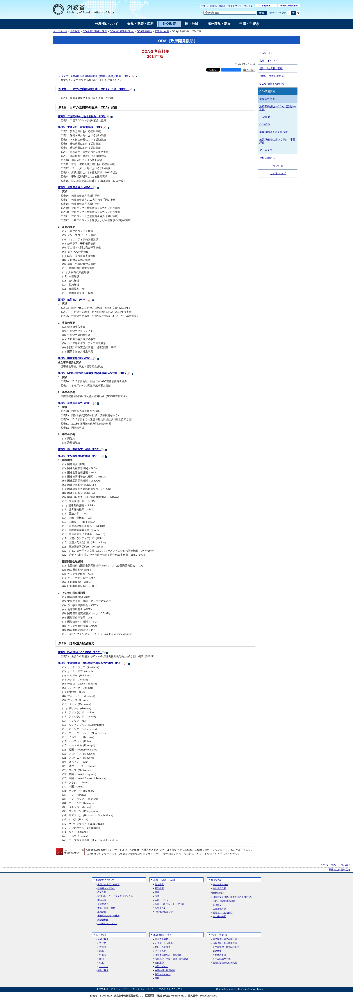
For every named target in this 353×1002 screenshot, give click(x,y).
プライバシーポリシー (144, 989)
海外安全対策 (161, 939)
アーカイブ (265, 150)
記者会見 (159, 884)
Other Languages (289, 5)
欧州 (101, 959)
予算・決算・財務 (106, 908)
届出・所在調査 (162, 947)
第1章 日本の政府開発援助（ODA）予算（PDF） (93, 89)
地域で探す (102, 939)
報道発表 (159, 888)
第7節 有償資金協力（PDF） (75, 403)
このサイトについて (107, 923)
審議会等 (101, 900)
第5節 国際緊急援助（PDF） (75, 358)
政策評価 (101, 912)
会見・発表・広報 (164, 880)
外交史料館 (102, 920)
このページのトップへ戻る (335, 865)
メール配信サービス (223, 959)
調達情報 (217, 951)
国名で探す (102, 970)
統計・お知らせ (162, 974)
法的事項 (103, 989)
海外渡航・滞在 (162, 934)
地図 (151, 995)
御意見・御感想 (218, 6)
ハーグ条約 (160, 951)
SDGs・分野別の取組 (271, 76)
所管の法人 (102, 904)
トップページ (60, 31)
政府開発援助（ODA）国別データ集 (277, 108)
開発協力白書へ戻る (339, 869)
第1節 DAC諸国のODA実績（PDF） (80, 652)
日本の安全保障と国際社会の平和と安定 (232, 897)
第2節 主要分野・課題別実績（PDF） (80, 127)
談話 (157, 892)
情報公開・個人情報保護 (225, 943)
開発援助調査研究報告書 (273, 132)
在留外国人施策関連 (165, 970)
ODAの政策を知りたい (272, 83)
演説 (157, 896)
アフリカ (103, 966)
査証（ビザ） (161, 966)
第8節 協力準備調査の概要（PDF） (79, 449)
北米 (101, 951)
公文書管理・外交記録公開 (226, 947)
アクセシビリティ (120, 989)
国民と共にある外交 (223, 913)
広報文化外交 (219, 909)
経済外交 (217, 905)
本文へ (204, 6)
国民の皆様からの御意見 (225, 963)
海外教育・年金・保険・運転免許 (171, 959)
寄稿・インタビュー (165, 900)
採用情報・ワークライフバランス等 (115, 896)
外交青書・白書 (220, 884)
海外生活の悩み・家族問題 (168, 955)
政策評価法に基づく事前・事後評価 (277, 141)
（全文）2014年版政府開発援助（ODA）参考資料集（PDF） (96, 76)
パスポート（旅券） (165, 943)
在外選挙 (159, 963)
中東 (101, 963)
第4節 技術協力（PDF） (73, 299)
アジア (102, 943)
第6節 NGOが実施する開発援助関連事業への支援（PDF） (92, 373)
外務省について (105, 880)
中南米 (102, 955)
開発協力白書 (162, 31)
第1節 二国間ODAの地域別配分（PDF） (82, 116)
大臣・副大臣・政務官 (108, 884)
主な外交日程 (219, 888)
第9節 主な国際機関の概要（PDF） (79, 455)
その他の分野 (219, 916)
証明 (157, 978)
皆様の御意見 (267, 157)
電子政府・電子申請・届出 (226, 939)
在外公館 (101, 892)
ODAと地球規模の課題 (95, 31)
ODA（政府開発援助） (122, 31)
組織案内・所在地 (106, 888)
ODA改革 (264, 124)
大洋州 (102, 947)
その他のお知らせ (164, 912)
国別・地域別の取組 (271, 68)
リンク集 (248, 6)
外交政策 (75, 31)
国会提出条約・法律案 (108, 915)
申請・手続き (219, 934)
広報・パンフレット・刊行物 (169, 904)
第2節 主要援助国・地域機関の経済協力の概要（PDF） (91, 663)
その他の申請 (219, 955)
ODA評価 (264, 116)
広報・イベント (268, 60)
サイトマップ (234, 6)
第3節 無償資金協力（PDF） (75, 187)
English (266, 5)
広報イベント (161, 908)
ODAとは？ (266, 52)
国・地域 (100, 934)
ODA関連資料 (144, 31)
